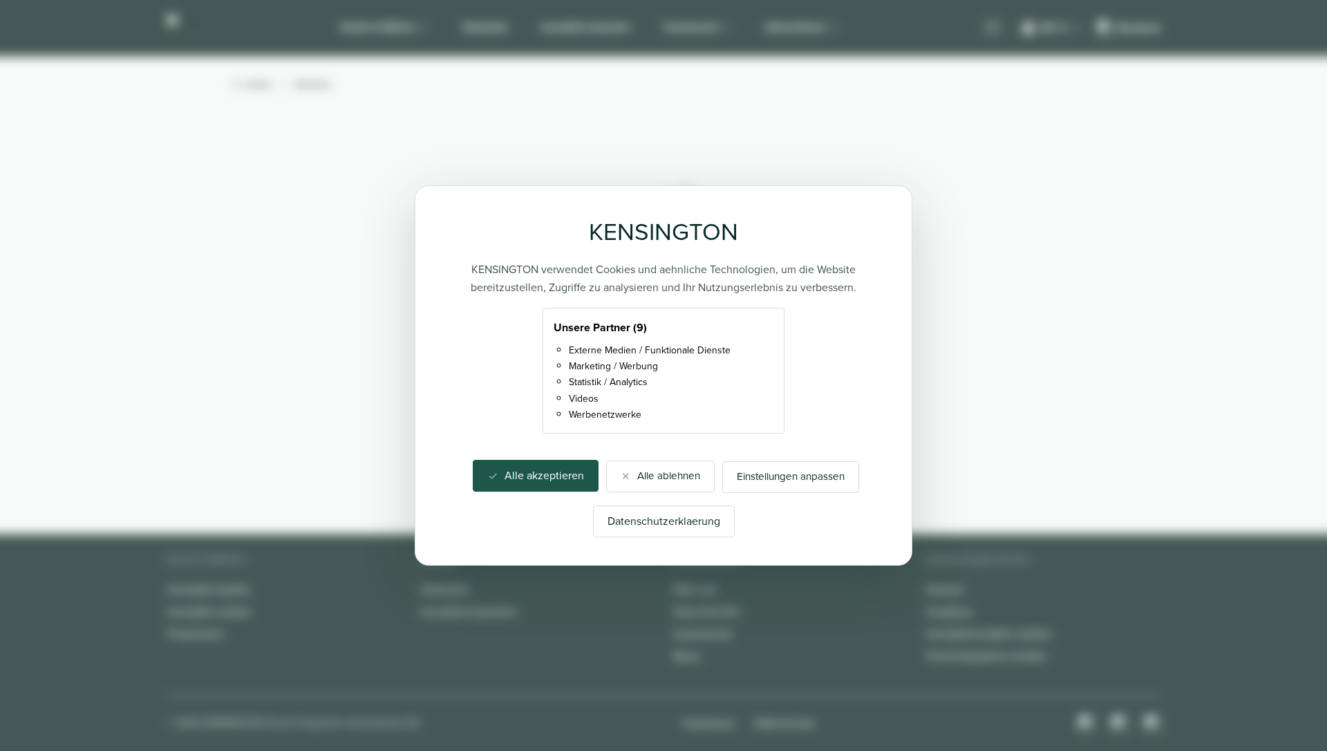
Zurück (259, 84)
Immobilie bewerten (585, 27)
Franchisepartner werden (986, 656)
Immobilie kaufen (209, 589)
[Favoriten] (992, 28)
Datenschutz (785, 723)
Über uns (695, 589)
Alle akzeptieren (544, 475)
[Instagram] (1086, 723)
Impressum (709, 723)
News (686, 656)
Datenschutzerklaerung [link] (664, 521)
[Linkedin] (1153, 723)
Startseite (312, 84)
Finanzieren (196, 634)
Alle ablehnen (668, 475)
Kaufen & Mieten (378, 27)
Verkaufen (485, 27)
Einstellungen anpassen (791, 476)
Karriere (945, 589)
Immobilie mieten (209, 612)
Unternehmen (794, 27)
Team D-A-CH (706, 612)
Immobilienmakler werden (989, 634)
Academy (949, 612)
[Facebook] (1119, 723)
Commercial (690, 27)
